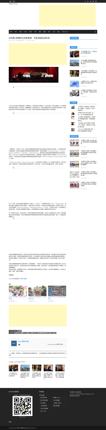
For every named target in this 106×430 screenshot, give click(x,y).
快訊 (16, 31)
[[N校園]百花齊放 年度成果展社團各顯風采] (57, 291)
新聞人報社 (21, 40)
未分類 (19, 330)
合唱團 (27, 333)
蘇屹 (55, 333)
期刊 (58, 31)
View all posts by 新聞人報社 (56, 344)
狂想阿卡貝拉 (33, 333)
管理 (10, 422)
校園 (20, 31)
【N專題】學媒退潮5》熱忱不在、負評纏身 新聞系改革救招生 (89, 92)
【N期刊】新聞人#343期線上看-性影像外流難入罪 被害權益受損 (88, 184)
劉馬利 (50, 333)
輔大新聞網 (56, 405)
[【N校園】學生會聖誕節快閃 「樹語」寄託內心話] (37, 291)
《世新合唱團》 (23, 278)
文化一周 (43, 411)
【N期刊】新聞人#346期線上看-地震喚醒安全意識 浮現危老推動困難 (88, 152)
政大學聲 (43, 403)
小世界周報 (44, 405)
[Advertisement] (67, 15)
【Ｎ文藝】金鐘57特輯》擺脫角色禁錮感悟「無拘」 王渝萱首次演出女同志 (48, 376)
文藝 (35, 31)
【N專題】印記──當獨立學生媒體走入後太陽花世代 (89, 82)
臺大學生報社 (44, 400)
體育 (40, 31)
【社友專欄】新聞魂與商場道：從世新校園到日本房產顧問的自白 (89, 62)
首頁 (11, 31)
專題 (30, 31)
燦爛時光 (22, 333)
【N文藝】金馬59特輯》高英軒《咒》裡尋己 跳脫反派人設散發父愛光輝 (86, 125)
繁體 (10, 1)
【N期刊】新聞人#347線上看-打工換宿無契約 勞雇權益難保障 (89, 142)
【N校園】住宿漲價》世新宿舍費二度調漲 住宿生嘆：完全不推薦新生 (86, 108)
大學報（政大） (57, 403)
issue (25, 31)
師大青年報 (44, 397)
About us (65, 31)
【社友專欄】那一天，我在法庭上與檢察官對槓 (13, 375)
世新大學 (17, 333)
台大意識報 (56, 400)
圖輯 (44, 31)
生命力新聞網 (44, 408)
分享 (54, 31)
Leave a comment (31, 40)
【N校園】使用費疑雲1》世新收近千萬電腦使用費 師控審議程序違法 (86, 118)
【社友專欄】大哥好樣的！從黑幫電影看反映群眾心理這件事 (89, 72)
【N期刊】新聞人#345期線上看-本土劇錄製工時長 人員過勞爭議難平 (88, 163)
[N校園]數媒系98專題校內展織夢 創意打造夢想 (52, 353)
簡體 (14, 1)
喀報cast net (56, 397)
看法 (49, 31)
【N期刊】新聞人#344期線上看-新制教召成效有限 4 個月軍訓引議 (89, 173)
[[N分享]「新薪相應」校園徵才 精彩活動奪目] (18, 291)
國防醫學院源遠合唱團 (42, 333)
